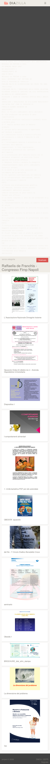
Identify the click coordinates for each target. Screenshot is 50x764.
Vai (5, 745)
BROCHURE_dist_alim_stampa (17, 661)
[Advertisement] (25, 33)
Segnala (44, 762)
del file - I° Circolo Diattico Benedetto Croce (22, 552)
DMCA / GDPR (42, 759)
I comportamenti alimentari (15, 436)
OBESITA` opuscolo (12, 519)
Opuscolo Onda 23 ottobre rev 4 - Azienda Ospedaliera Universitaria (21, 371)
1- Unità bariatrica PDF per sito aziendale (21, 489)
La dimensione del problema (16, 693)
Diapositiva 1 (9, 404)
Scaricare (42, 260)
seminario (8, 604)
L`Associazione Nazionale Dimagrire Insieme (22, 317)
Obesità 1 (8, 636)
